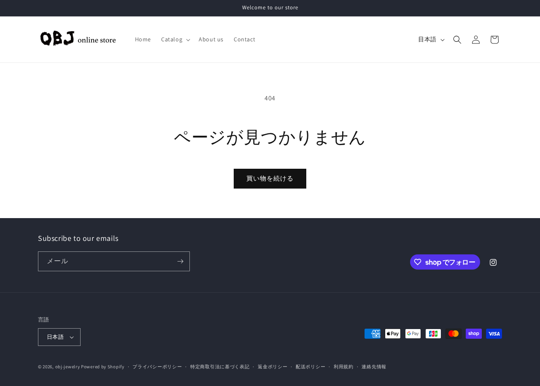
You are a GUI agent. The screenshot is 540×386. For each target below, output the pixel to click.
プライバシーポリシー (157, 367)
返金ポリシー (272, 367)
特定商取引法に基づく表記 (219, 367)
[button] (175, 39)
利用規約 (344, 367)
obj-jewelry (67, 367)
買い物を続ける (270, 178)
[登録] (180, 261)
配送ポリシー (310, 367)
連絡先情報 (374, 367)
